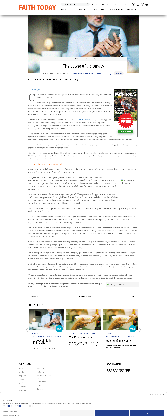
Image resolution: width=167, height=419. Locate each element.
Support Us (115, 4)
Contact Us (126, 4)
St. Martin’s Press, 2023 (84, 119)
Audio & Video (116, 10)
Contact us (41, 372)
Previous (35, 296)
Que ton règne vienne (119, 340)
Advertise (105, 4)
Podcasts (22, 379)
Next (134, 296)
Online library (41, 382)
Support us (41, 368)
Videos (39, 385)
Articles (82, 10)
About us (22, 383)
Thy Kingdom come (80, 337)
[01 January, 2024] (46, 319)
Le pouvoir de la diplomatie (41, 342)
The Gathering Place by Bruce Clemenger (86, 73)
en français (35, 89)
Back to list (86, 296)
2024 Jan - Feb (79, 59)
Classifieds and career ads (45, 377)
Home (64, 10)
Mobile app (40, 389)
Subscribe (95, 4)
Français (35, 333)
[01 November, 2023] (83, 319)
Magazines (98, 10)
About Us (131, 10)
